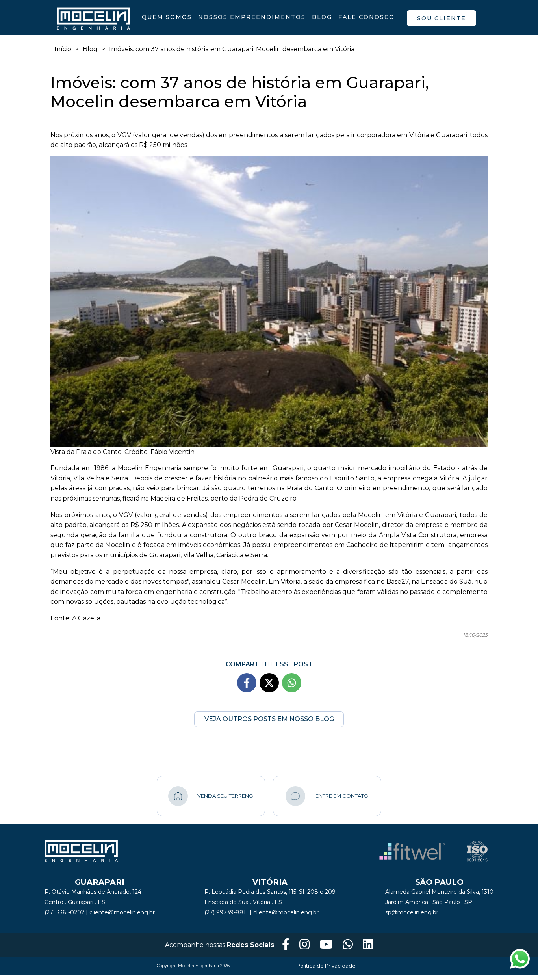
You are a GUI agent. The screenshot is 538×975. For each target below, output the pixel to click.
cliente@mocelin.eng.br (122, 912)
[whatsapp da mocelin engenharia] (348, 945)
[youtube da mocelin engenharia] (326, 945)
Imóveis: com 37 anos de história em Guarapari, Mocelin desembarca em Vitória (231, 49)
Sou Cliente (441, 18)
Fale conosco (366, 16)
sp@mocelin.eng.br (411, 912)
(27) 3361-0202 (64, 912)
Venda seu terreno (225, 796)
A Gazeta (86, 618)
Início (62, 49)
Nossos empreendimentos (252, 16)
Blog (322, 16)
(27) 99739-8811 (226, 912)
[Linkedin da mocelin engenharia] (368, 945)
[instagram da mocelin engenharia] (304, 945)
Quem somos (167, 16)
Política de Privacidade (326, 965)
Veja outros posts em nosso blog (269, 719)
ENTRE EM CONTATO (342, 796)
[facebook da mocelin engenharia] (285, 945)
